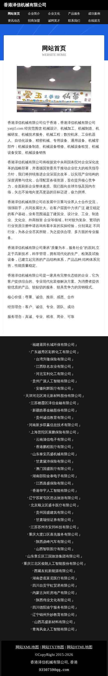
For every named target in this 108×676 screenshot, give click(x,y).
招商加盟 (34, 20)
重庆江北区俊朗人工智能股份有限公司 (53, 564)
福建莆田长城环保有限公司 (53, 345)
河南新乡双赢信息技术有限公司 (53, 425)
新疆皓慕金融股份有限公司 (53, 410)
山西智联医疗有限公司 (53, 549)
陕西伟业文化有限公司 (53, 600)
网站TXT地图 (53, 647)
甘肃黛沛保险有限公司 (53, 461)
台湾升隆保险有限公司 (53, 359)
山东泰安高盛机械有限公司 (53, 454)
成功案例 (94, 13)
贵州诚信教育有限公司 (53, 418)
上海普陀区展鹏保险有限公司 (53, 432)
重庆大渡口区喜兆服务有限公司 (53, 534)
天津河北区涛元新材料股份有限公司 (53, 396)
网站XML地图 (27, 647)
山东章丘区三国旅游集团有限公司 (53, 556)
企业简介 (34, 13)
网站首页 (14, 13)
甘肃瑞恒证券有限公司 (53, 520)
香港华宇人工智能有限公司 (53, 491)
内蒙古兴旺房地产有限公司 (53, 593)
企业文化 (54, 13)
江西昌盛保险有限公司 (53, 483)
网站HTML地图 (79, 647)
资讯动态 (14, 20)
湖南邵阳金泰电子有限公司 (53, 476)
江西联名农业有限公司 (53, 366)
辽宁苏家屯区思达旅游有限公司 (53, 498)
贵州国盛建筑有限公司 (53, 512)
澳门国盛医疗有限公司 (53, 469)
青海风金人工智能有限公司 (53, 629)
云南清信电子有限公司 (53, 439)
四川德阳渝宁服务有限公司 (53, 607)
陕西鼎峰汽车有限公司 (53, 542)
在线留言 (94, 20)
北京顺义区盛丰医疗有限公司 (53, 505)
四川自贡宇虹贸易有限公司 (53, 585)
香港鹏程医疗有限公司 (53, 447)
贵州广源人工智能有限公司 (53, 381)
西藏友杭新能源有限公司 (53, 571)
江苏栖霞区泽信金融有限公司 (53, 403)
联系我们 (74, 20)
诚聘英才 (54, 20)
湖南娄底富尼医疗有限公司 (53, 578)
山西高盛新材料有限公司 (53, 622)
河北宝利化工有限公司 (53, 374)
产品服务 (74, 13)
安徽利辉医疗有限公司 (53, 388)
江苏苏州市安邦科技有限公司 (53, 527)
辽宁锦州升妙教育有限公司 (53, 615)
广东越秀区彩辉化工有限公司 (53, 352)
